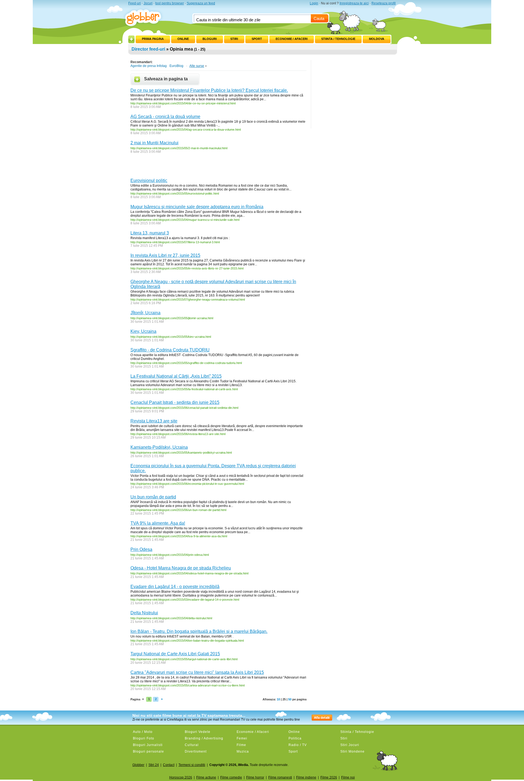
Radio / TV (297, 745)
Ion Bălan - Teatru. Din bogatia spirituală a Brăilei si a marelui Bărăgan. (198, 631)
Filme (241, 745)
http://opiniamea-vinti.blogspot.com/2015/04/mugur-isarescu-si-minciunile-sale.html (184, 219)
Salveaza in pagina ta (166, 79)
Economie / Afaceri (292, 38)
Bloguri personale (148, 751)
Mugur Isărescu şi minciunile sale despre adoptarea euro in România (196, 206)
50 (289, 699)
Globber (138, 765)
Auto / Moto (143, 732)
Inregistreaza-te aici (354, 3)
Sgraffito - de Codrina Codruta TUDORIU (170, 350)
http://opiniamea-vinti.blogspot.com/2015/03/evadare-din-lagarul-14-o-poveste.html (184, 599)
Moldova (376, 38)
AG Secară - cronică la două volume (165, 116)
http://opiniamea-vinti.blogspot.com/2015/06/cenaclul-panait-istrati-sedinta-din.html (184, 407)
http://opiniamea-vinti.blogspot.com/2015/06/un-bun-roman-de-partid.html (178, 510)
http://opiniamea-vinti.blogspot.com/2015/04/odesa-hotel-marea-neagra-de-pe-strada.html (189, 573)
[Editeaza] (138, 38)
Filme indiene (306, 777)
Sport (257, 38)
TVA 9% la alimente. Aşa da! (157, 523)
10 (278, 699)
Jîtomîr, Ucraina (145, 312)
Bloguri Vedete (197, 732)
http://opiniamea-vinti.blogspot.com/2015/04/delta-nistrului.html (171, 618)
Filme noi (348, 777)
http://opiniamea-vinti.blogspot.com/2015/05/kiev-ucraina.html (170, 336)
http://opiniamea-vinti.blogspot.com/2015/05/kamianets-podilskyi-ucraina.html (181, 452)
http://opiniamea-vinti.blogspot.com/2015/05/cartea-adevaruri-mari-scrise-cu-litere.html (187, 685)
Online (183, 38)
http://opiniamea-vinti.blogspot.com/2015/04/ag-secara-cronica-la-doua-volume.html (185, 129)
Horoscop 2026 (180, 777)
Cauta (319, 18)
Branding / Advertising (204, 738)
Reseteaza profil (383, 3)
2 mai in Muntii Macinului (154, 142)
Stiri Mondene (352, 751)
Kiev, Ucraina (143, 331)
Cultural (192, 745)
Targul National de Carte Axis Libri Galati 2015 (175, 653)
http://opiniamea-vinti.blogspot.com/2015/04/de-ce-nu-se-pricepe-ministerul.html (183, 103)
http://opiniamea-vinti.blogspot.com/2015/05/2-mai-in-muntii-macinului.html (178, 148)
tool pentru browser (169, 3)
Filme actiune (206, 777)
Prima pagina (153, 38)
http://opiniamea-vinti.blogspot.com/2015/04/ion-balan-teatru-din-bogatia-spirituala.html (187, 640)
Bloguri (210, 38)
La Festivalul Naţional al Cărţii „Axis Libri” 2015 (176, 376)
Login (314, 3)
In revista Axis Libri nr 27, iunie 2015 (165, 255)
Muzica (243, 751)
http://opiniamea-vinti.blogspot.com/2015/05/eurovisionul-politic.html (174, 193)
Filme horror (255, 777)
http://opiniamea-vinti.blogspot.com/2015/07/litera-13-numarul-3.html (175, 242)
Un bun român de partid (153, 497)
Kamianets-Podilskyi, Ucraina (159, 447)
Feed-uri (134, 3)
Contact (168, 765)
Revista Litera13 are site (153, 421)
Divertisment (196, 751)
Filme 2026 (328, 777)
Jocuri (148, 3)
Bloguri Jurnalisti (148, 745)
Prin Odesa (141, 549)
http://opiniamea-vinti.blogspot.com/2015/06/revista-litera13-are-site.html (177, 434)
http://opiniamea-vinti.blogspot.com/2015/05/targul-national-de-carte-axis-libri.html (183, 659)
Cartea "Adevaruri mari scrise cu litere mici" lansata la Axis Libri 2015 (197, 672)
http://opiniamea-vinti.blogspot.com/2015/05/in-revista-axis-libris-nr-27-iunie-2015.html (186, 268)
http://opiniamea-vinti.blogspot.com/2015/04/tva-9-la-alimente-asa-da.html (178, 536)
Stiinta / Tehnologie (338, 38)
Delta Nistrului (144, 612)
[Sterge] (167, 38)
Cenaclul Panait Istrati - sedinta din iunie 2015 (174, 402)
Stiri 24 (153, 765)
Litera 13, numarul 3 (149, 233)
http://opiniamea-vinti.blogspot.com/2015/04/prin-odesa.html (169, 554)
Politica (295, 738)
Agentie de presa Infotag (148, 66)
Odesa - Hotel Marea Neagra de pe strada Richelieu (180, 568)
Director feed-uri (148, 49)
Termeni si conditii (191, 765)
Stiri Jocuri (349, 745)
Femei (242, 738)
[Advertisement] (194, 167)
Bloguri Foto (143, 738)
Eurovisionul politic (148, 180)
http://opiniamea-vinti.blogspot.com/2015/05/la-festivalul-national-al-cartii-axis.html (184, 389)
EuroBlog (176, 66)
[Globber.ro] (146, 17)
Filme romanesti (280, 777)
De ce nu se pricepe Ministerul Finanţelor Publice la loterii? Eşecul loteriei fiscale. (209, 90)
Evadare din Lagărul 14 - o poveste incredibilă (174, 586)
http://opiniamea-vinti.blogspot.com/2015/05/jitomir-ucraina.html (171, 318)
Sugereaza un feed (201, 3)
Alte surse (196, 66)
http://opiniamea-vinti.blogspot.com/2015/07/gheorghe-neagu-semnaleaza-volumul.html (187, 299)
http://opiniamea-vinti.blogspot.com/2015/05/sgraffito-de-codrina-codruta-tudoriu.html (186, 363)
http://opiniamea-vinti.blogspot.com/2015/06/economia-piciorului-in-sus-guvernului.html (187, 483)
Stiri (234, 38)
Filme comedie (231, 777)
